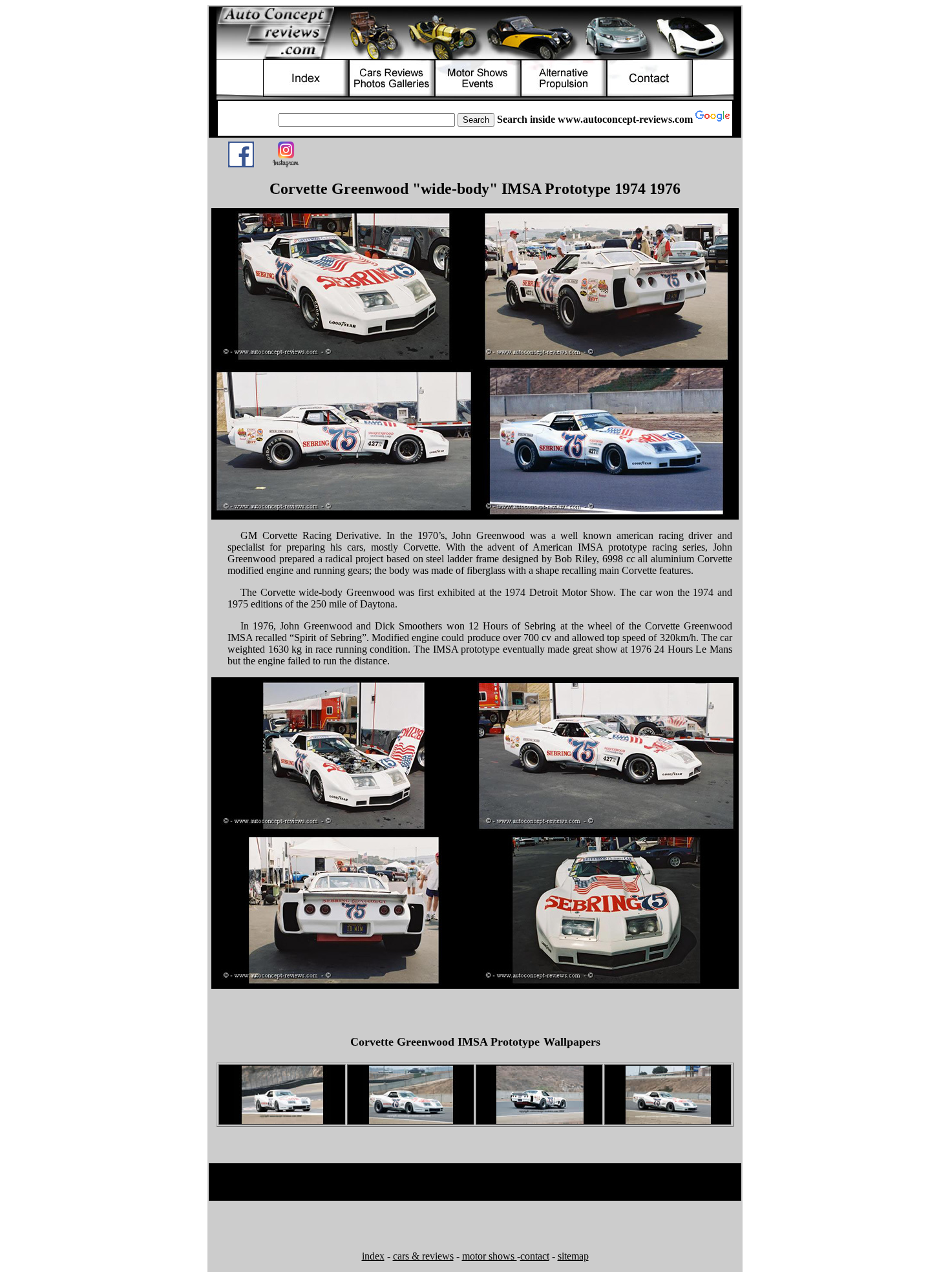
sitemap (573, 1256)
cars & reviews (423, 1256)
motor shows (489, 1256)
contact (534, 1256)
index (373, 1256)
